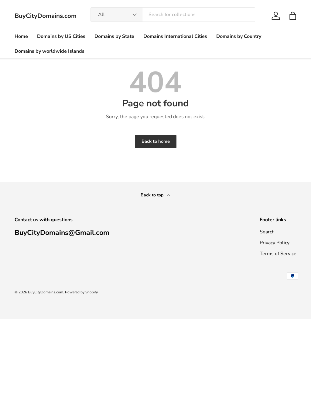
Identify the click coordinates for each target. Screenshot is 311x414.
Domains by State (114, 36)
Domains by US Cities (61, 36)
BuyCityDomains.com (45, 292)
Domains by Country (238, 36)
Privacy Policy (274, 242)
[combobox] (173, 15)
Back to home (156, 141)
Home (21, 36)
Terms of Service (278, 253)
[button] (292, 15)
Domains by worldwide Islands (49, 51)
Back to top (153, 195)
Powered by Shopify (81, 292)
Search (267, 232)
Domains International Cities (175, 36)
